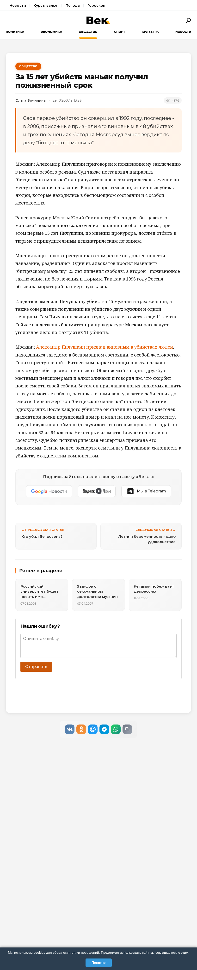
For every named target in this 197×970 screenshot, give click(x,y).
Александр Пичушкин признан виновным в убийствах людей (104, 347)
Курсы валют (46, 5)
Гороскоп (96, 5)
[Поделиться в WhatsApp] (116, 729)
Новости (18, 5)
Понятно (99, 962)
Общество (88, 32)
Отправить (36, 666)
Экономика (51, 32)
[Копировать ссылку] (127, 729)
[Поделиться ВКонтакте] (69, 729)
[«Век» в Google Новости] (49, 491)
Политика (15, 32)
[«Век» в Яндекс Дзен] (97, 491)
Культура (150, 32)
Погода (73, 5)
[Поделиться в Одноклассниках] (81, 729)
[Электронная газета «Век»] (98, 20)
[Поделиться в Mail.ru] (93, 729)
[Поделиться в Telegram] (104, 729)
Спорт (119, 32)
